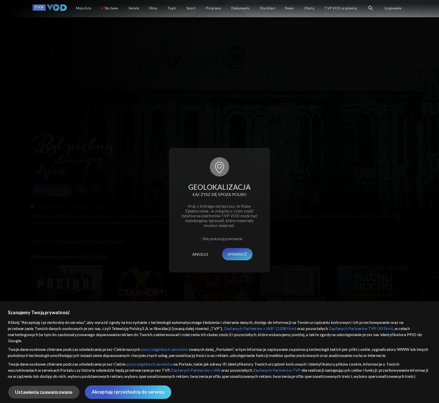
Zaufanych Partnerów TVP (277, 370)
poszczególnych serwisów (164, 349)
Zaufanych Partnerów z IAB (195, 370)
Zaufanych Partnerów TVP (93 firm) (361, 328)
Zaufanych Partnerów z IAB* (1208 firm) (260, 328)
